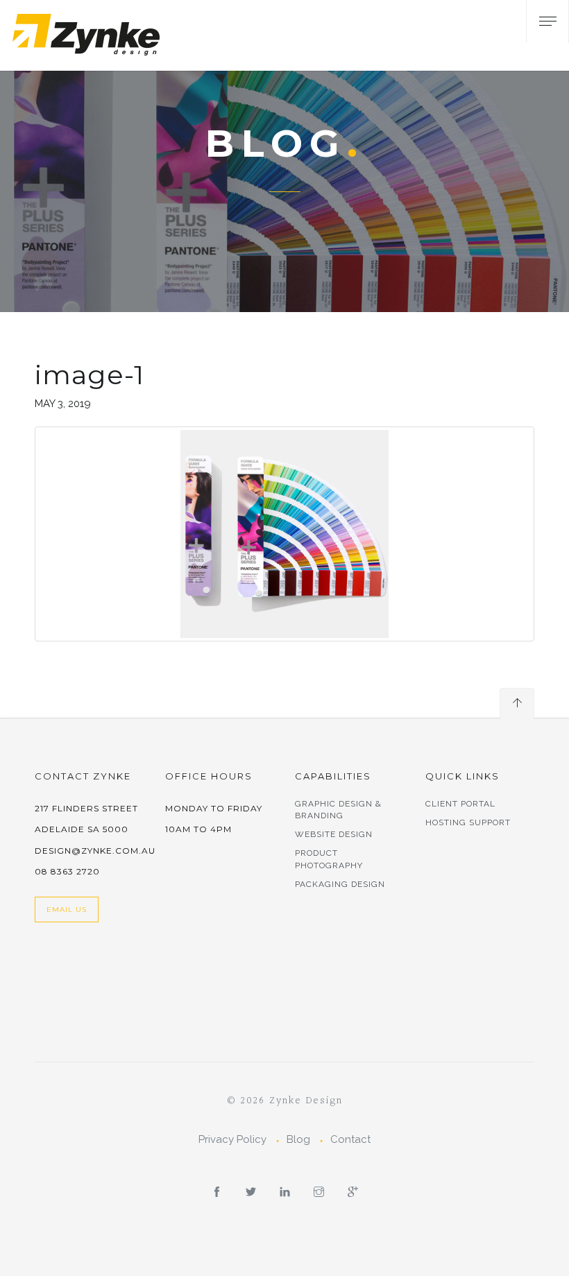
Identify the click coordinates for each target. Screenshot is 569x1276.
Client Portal (460, 804)
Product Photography (329, 859)
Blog (298, 1139)
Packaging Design (340, 884)
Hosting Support (468, 822)
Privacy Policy (232, 1139)
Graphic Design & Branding (338, 809)
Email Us (66, 909)
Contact (350, 1139)
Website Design (334, 834)
